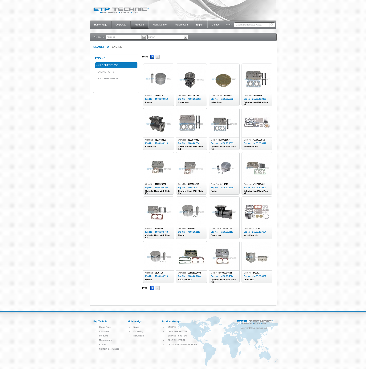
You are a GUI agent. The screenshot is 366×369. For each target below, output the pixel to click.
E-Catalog (138, 331)
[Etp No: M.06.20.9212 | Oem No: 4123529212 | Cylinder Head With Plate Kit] (191, 173)
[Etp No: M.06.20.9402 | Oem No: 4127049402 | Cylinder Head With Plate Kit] (257, 173)
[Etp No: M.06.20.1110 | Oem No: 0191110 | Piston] (191, 218)
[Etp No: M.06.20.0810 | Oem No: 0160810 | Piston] (158, 85)
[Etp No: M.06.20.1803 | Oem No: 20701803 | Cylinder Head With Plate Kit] (224, 129)
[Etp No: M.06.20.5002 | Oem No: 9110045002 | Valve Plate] (224, 85)
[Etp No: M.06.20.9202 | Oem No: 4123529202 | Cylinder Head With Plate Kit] (158, 173)
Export (199, 24)
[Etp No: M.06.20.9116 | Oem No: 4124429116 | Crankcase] (224, 218)
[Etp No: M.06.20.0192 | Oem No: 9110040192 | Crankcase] (191, 85)
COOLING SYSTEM (177, 331)
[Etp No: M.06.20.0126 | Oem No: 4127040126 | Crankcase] (158, 129)
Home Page (100, 24)
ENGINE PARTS (105, 72)
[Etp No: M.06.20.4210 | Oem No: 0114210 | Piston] (224, 173)
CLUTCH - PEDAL (176, 340)
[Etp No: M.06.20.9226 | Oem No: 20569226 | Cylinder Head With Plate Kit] (257, 85)
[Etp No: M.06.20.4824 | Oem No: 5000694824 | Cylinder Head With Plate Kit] (224, 262)
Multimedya (181, 24)
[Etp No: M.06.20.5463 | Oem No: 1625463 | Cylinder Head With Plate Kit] (158, 218)
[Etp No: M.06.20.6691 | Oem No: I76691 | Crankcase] (257, 262)
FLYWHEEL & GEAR (108, 78)
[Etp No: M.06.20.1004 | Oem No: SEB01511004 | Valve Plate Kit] (191, 262)
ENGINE (172, 327)
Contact (216, 24)
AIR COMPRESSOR (107, 65)
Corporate (121, 24)
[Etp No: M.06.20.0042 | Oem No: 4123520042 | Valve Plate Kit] (257, 129)
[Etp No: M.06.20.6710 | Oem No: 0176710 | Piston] (158, 262)
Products (139, 24)
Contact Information (109, 349)
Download (138, 336)
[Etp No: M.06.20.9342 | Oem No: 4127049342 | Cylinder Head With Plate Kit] (191, 129)
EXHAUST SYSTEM (177, 336)
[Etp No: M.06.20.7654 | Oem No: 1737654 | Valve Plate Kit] (257, 218)
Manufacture (160, 24)
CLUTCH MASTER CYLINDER (182, 344)
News (136, 327)
